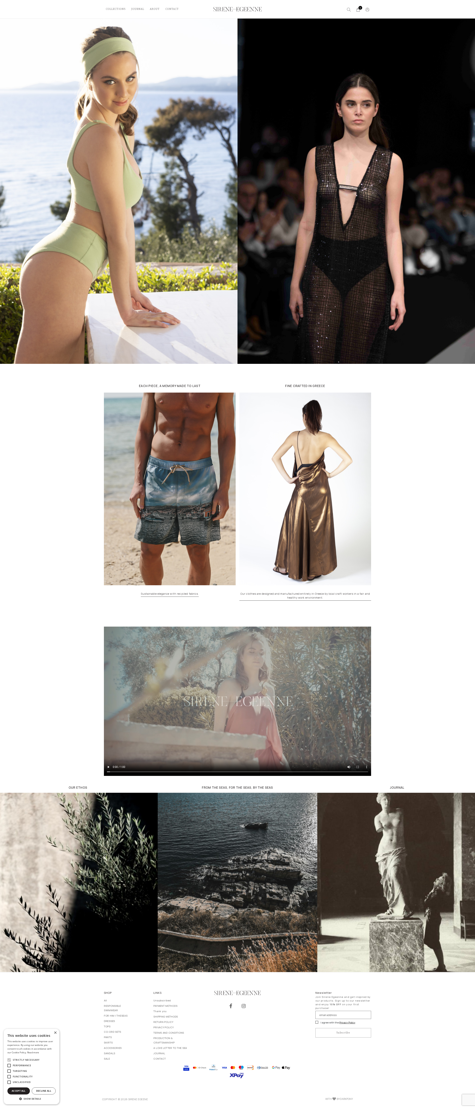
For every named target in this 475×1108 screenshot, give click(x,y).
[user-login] (367, 9)
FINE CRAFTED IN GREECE (305, 386)
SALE (107, 1058)
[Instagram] (244, 1006)
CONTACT (172, 9)
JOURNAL (137, 9)
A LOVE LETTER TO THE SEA (170, 1048)
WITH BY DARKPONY (339, 1099)
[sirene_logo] (237, 9)
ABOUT (155, 9)
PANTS (108, 1037)
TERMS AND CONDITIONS (168, 1032)
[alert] (31, 1066)
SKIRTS (108, 1042)
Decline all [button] (43, 1090)
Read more (33, 1052)
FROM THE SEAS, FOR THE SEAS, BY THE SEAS (237, 788)
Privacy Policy (347, 1022)
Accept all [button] (19, 1090)
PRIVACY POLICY (163, 1027)
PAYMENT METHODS (165, 1005)
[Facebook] (230, 1006)
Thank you (160, 1011)
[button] (31, 1099)
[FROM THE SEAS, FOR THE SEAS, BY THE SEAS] (237, 882)
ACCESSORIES (113, 1048)
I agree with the (337, 1022)
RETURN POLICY (163, 1022)
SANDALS (109, 1053)
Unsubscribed (162, 1000)
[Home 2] (170, 489)
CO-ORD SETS (112, 1031)
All (105, 1000)
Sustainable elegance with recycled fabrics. (170, 593)
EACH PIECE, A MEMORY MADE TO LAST (170, 386)
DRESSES (109, 1021)
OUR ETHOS (78, 788)
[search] (349, 9)
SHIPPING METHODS (165, 1016)
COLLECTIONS (116, 9)
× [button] (55, 1032)
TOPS (107, 1026)
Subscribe (343, 1032)
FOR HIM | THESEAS (116, 1015)
